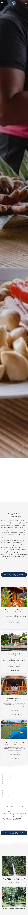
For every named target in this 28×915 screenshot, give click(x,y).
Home (5, 460)
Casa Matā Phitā (14, 698)
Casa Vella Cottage (14, 610)
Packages (10, 460)
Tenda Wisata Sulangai (14, 742)
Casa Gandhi (14, 654)
